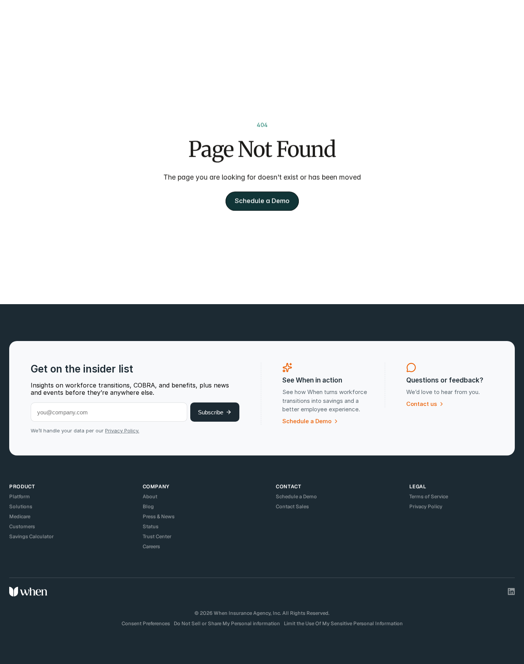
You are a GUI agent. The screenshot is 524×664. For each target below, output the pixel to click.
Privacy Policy (425, 506)
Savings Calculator (31, 536)
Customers (22, 526)
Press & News (159, 516)
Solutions (20, 506)
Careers (151, 546)
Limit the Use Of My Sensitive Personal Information (343, 623)
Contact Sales (292, 506)
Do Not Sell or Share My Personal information (227, 623)
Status (150, 526)
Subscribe (210, 412)
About (150, 496)
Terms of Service (428, 496)
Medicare (19, 516)
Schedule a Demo (296, 496)
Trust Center (157, 536)
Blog (148, 506)
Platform (19, 496)
